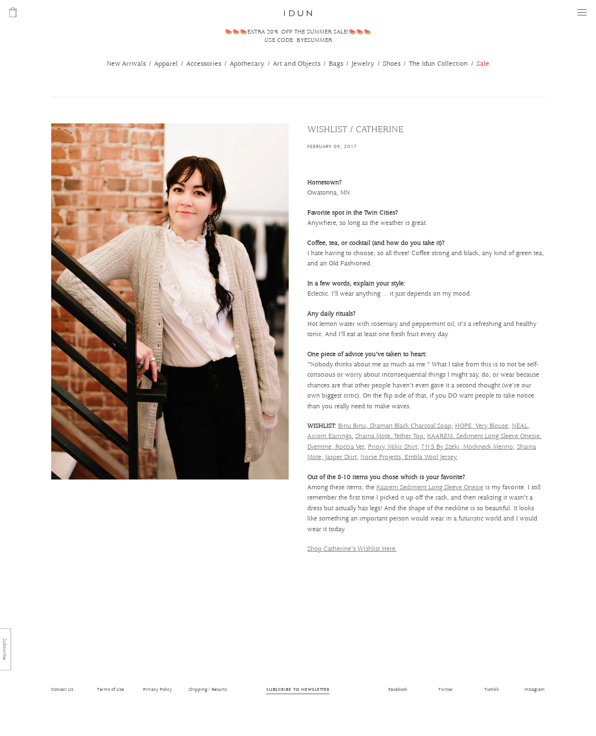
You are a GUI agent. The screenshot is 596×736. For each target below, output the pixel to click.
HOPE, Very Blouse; (482, 426)
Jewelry (363, 64)
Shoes (391, 64)
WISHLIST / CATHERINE (355, 129)
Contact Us (62, 689)
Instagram (534, 689)
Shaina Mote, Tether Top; (390, 436)
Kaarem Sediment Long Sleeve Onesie (429, 487)
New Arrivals (126, 64)
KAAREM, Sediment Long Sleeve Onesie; (484, 436)
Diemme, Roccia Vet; (336, 447)
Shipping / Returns (208, 689)
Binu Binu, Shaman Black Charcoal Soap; (395, 426)
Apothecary (247, 64)
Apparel (166, 64)
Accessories (203, 64)
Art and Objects (296, 64)
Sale (482, 64)
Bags (336, 64)
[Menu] (582, 12)
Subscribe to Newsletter (298, 689)
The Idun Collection (438, 64)
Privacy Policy (157, 689)
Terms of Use (110, 689)
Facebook (397, 689)
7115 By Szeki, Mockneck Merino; (468, 447)
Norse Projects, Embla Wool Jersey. (409, 457)
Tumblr (491, 689)
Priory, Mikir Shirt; (393, 447)
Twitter (445, 689)
